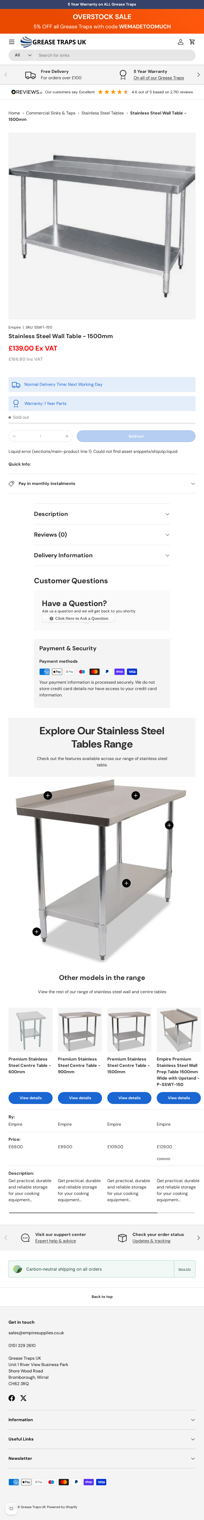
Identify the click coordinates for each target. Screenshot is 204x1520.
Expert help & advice (55, 1241)
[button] (192, 42)
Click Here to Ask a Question (81, 618)
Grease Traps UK (33, 1507)
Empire (14, 327)
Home (14, 113)
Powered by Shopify (62, 1507)
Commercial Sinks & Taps (50, 113)
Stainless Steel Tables (103, 113)
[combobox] (102, 55)
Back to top (102, 1296)
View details (31, 1097)
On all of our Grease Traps (159, 78)
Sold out (136, 436)
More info (184, 1269)
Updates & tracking (152, 1241)
